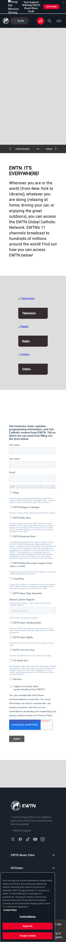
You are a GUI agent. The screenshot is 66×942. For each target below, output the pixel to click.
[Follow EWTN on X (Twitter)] (13, 839)
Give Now (51, 6)
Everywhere (22, 149)
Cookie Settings (28, 916)
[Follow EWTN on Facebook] (20, 839)
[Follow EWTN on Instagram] (43, 839)
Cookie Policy (10, 910)
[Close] (64, 2)
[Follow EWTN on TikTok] (28, 839)
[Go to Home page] (23, 806)
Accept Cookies (28, 935)
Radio (49, 149)
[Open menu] (58, 20)
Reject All (27, 926)
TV (37, 149)
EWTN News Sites (23, 855)
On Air (20, 20)
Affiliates (17, 868)
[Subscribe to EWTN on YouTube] (35, 839)
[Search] (49, 21)
